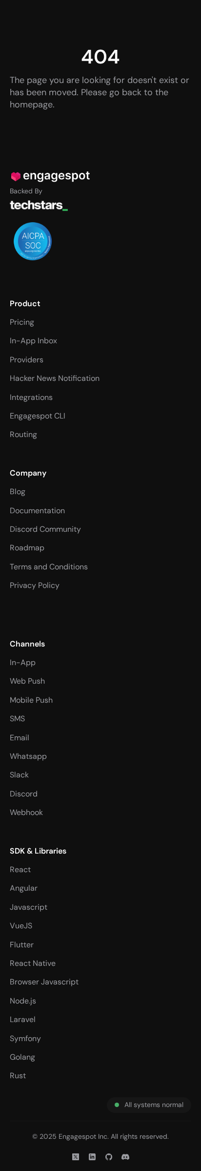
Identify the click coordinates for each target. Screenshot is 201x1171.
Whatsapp (28, 756)
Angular (24, 888)
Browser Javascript (44, 982)
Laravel (23, 1019)
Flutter (22, 945)
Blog (17, 491)
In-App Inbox (33, 340)
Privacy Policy (35, 585)
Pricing (22, 322)
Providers (26, 360)
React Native (33, 963)
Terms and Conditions (49, 567)
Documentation (37, 510)
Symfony (25, 1038)
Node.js (23, 1001)
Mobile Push (31, 700)
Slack (19, 775)
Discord (24, 794)
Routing (23, 434)
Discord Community (45, 529)
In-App (23, 662)
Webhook (26, 812)
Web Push (27, 681)
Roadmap (27, 548)
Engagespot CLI (37, 416)
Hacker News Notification (55, 378)
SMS (17, 718)
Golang (22, 1057)
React (20, 869)
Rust (18, 1075)
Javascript (28, 907)
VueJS (21, 925)
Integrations (31, 397)
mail (21, 737)
